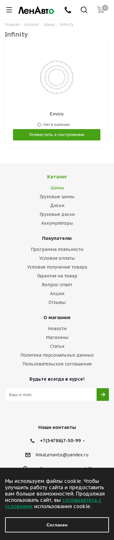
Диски (57, 205)
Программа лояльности (57, 249)
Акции (57, 293)
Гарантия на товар (57, 276)
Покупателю (57, 238)
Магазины (57, 337)
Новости (57, 328)
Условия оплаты (57, 258)
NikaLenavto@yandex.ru (62, 455)
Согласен (57, 524)
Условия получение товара (57, 267)
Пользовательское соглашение (57, 364)
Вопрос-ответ (57, 285)
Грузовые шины (57, 196)
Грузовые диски (57, 214)
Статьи (57, 346)
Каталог (57, 177)
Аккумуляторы (57, 223)
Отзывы (57, 302)
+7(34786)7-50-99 (60, 440)
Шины (57, 188)
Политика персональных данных (57, 355)
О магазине (57, 317)
